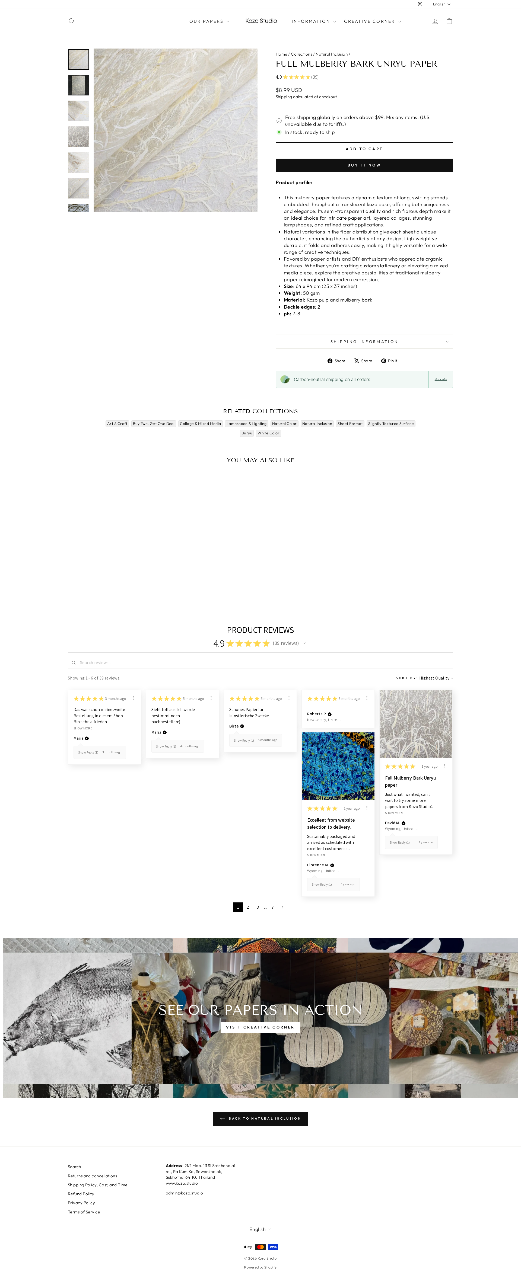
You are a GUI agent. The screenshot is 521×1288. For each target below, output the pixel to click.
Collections (301, 54)
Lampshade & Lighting (247, 423)
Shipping (284, 96)
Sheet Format (350, 423)
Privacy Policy (81, 1202)
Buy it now (365, 165)
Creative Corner (370, 21)
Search (74, 1166)
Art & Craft (117, 423)
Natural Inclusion (332, 54)
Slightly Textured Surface (391, 423)
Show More (83, 728)
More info (441, 379)
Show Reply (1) (88, 752)
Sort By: (407, 678)
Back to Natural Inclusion (264, 1118)
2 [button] (248, 907)
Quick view (114, 562)
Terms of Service (84, 1212)
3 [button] (258, 907)
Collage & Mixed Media (200, 423)
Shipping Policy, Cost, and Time (98, 1184)
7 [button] (273, 907)
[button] (304, 643)
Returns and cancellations (92, 1175)
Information (312, 21)
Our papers (207, 21)
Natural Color (284, 423)
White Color (268, 433)
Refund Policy (81, 1193)
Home (281, 54)
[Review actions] (133, 698)
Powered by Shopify (260, 1267)
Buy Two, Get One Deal (153, 423)
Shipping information (364, 341)
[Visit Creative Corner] (260, 1018)
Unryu (247, 433)
